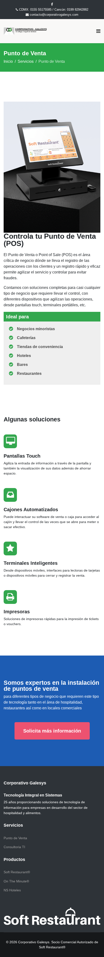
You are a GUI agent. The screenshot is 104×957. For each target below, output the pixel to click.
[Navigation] (98, 31)
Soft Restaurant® (17, 872)
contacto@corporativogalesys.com (54, 14)
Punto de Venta (15, 838)
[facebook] (52, 4)
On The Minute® (16, 881)
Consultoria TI (14, 847)
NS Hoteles (12, 890)
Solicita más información (52, 730)
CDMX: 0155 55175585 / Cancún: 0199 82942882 (53, 9)
